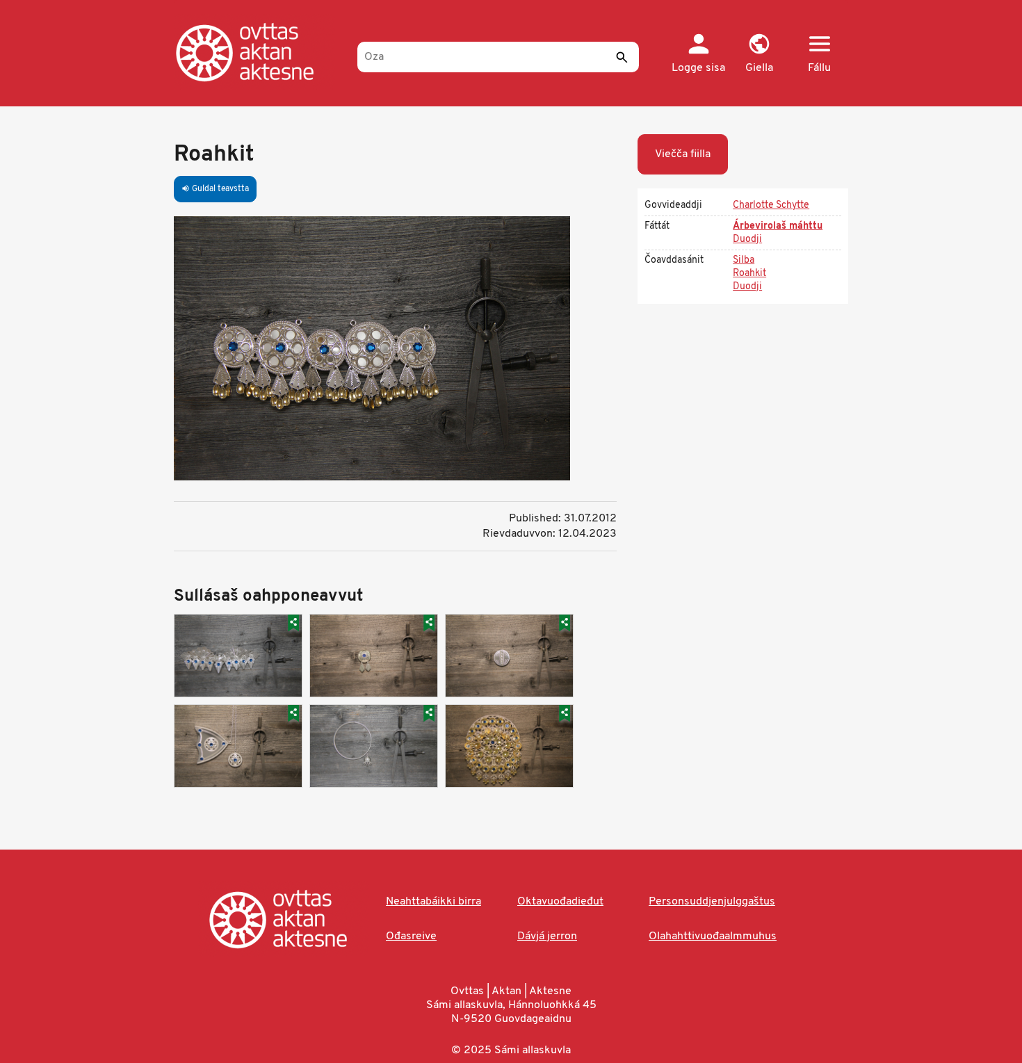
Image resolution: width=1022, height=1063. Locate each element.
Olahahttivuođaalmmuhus (713, 936)
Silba (743, 260)
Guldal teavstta (215, 189)
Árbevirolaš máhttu (777, 226)
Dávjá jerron (547, 936)
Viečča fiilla (683, 154)
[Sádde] (621, 57)
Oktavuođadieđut (560, 902)
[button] (759, 54)
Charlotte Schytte (771, 205)
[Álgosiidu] (259, 52)
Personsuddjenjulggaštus (712, 902)
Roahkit (749, 273)
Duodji (747, 239)
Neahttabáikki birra (433, 902)
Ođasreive (411, 936)
